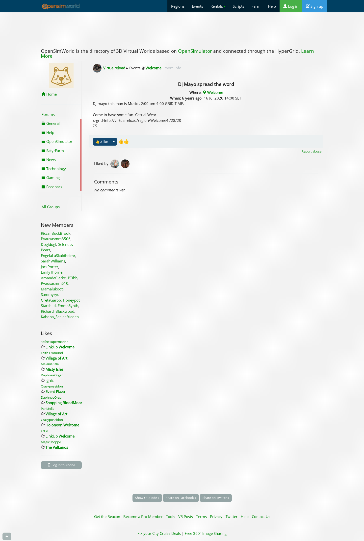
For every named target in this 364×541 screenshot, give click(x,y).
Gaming (52, 177)
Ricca (45, 233)
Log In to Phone (63, 465)
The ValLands (57, 447)
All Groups (51, 206)
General (52, 123)
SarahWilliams (53, 260)
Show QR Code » (147, 497)
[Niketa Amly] (125, 163)
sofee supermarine (54, 341)
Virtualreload (114, 67)
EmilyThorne (51, 272)
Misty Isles (54, 369)
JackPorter (49, 266)
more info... (173, 67)
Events (197, 6)
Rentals (217, 6)
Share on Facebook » (181, 497)
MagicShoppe (51, 442)
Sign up (316, 6)
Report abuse (311, 151)
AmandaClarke (53, 277)
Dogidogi (48, 244)
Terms (202, 516)
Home (51, 94)
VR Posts (186, 516)
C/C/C (45, 431)
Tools (171, 516)
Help (272, 6)
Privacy (216, 516)
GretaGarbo (51, 300)
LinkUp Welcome (60, 346)
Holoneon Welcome (62, 424)
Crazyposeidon (52, 386)
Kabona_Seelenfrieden (60, 316)
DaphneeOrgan (52, 375)
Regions (177, 6)
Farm (256, 6)
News (50, 159)
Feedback (53, 186)
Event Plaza (55, 391)
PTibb (73, 277)
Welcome (153, 67)
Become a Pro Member (143, 516)
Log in (292, 6)
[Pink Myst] (115, 163)
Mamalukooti (52, 288)
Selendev (66, 244)
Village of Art (56, 358)
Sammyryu (50, 294)
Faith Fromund (53, 353)
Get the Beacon (107, 516)
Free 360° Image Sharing (206, 533)
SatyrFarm (54, 150)
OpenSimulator (195, 51)
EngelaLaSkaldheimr (58, 255)
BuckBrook (61, 233)
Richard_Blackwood (57, 311)
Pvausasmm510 (54, 283)
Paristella (47, 408)
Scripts (238, 6)
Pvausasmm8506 (56, 238)
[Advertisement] (182, 29)
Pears (45, 249)
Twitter (231, 516)
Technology (55, 168)
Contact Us (261, 516)
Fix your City (148, 533)
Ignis (49, 380)
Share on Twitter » (216, 497)
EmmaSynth (68, 305)
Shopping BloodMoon (64, 402)
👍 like (102, 141)
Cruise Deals (170, 533)
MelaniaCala (50, 364)
